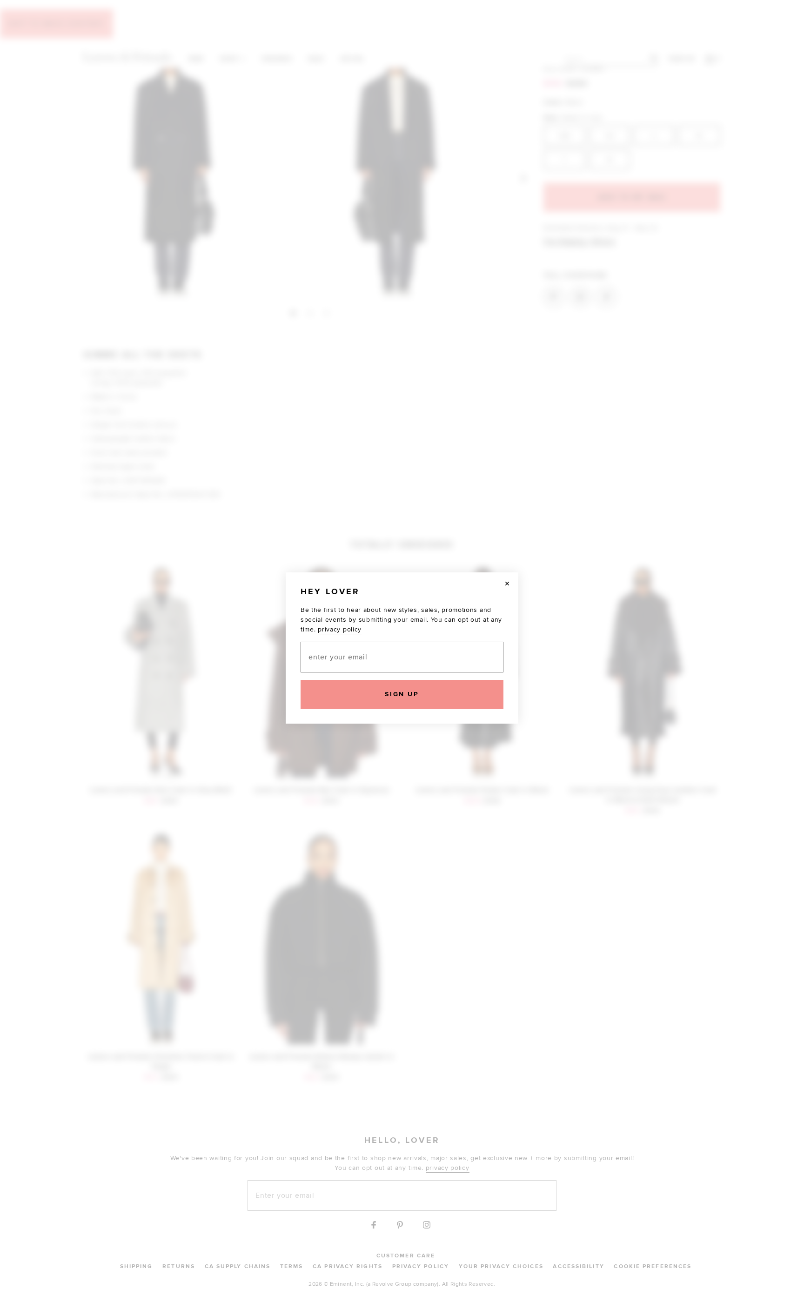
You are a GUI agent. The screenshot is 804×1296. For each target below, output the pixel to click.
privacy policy (340, 629)
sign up (402, 694)
